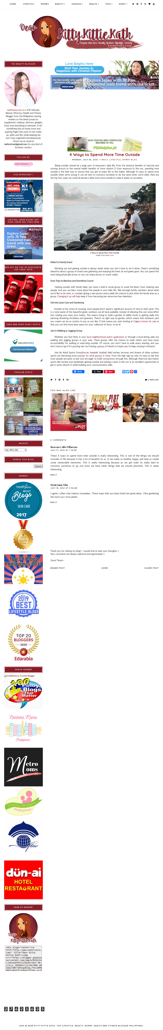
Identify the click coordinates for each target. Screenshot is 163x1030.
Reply (53, 475)
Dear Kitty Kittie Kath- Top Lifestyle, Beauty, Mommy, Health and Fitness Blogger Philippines (85, 1026)
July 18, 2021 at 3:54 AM (63, 488)
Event (122, 4)
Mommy (45, 4)
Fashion (76, 4)
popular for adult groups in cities (94, 356)
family (104, 160)
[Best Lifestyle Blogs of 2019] (23, 603)
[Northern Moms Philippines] (23, 728)
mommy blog (129, 160)
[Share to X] (51, 379)
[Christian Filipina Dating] (104, 68)
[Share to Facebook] (55, 379)
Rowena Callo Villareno (63, 447)
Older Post (152, 568)
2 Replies (153, 380)
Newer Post (57, 568)
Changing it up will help (68, 296)
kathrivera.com (14, 110)
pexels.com (109, 255)
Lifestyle (28, 4)
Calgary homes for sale (144, 321)
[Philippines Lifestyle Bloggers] (23, 537)
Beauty (59, 4)
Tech (108, 4)
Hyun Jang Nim (59, 484)
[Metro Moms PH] (23, 767)
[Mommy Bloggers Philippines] (23, 801)
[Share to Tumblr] (63, 379)
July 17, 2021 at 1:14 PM (63, 450)
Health (93, 4)
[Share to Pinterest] (60, 379)
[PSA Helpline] (104, 144)
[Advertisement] (104, 111)
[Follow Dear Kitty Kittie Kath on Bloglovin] (23, 164)
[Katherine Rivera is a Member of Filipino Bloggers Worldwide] (23, 836)
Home (13, 4)
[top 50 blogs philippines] (23, 569)
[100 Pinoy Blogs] (23, 693)
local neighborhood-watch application (105, 337)
